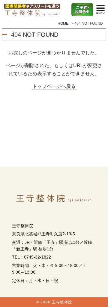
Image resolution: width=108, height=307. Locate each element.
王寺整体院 (62, 302)
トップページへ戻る (54, 86)
